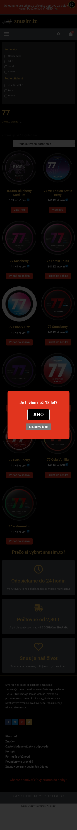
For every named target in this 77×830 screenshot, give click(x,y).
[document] (38, 415)
